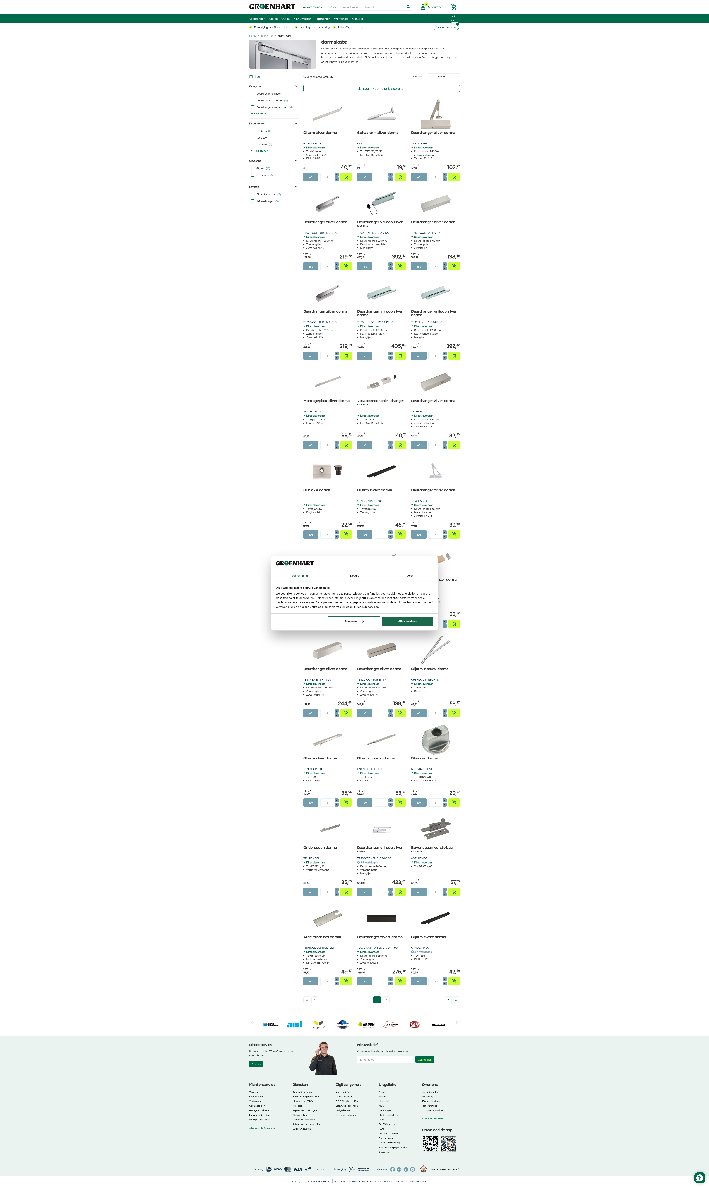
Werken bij (341, 18)
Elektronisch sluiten (389, 1114)
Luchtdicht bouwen (389, 1133)
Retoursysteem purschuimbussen (309, 1124)
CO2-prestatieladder (432, 1110)
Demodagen (385, 1110)
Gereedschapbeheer (346, 1114)
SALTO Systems (387, 1124)
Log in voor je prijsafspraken (384, 88)
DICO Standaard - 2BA (347, 1100)
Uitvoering (255, 160)
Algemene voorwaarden (317, 1181)
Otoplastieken (299, 1114)
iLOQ (381, 1128)
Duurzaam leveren (301, 1128)
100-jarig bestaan (431, 1100)
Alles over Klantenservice (262, 1127)
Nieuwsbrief (385, 1100)
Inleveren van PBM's (302, 1100)
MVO (381, 1105)
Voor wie (253, 1091)
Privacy (296, 1181)
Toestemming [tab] (299, 575)
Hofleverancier (429, 1105)
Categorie (255, 86)
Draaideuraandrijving (389, 1142)
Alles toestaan (407, 621)
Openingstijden (257, 1105)
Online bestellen (344, 1096)
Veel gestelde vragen (260, 1119)
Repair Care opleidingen (304, 1110)
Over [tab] (410, 575)
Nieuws (382, 1096)
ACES (382, 1119)
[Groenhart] (272, 5)
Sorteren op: (419, 76)
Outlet (285, 18)
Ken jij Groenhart (430, 1091)
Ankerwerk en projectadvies (393, 1147)
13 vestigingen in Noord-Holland (273, 27)
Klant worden (302, 18)
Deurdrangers (386, 1137)
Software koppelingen (347, 1105)
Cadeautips (385, 1151)
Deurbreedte (257, 123)
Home (252, 35)
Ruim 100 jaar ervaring (350, 27)
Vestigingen (257, 18)
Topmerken (322, 18)
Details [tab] (354, 575)
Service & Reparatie (302, 1091)
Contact (357, 18)
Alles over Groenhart (432, 1118)
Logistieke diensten (259, 1114)
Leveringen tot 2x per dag (314, 27)
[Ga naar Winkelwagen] (452, 8)
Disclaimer (340, 1181)
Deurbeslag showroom (303, 1119)
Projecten (297, 1105)
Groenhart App (343, 1091)
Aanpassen (352, 621)
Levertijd (254, 187)
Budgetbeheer (343, 1110)
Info (311, 177)
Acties (273, 18)
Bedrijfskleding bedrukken (305, 1096)
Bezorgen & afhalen (259, 1110)
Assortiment (312, 7)
